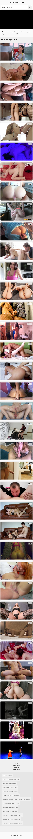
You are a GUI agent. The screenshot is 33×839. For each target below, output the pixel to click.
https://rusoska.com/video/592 (10, 34)
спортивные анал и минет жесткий (12, 815)
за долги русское (7, 775)
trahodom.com (16, 2)
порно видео (16, 765)
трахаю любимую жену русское (12, 819)
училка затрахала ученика (10, 791)
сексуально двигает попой (10, 807)
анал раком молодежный (10, 811)
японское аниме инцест (9, 783)
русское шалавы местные (10, 787)
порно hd (16, 767)
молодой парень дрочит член (11, 803)
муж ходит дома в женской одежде (12, 823)
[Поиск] (30, 7)
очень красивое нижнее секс (11, 795)
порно (16, 763)
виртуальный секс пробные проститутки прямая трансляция (16, 799)
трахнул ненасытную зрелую (11, 779)
